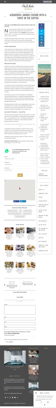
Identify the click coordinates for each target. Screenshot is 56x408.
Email (5, 321)
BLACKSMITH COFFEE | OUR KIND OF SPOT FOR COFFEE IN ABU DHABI (12, 284)
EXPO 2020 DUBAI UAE (14, 213)
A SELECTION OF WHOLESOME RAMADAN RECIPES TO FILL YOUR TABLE (20, 271)
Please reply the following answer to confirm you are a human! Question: (17, 332)
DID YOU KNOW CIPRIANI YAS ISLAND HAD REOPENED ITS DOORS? (9, 236)
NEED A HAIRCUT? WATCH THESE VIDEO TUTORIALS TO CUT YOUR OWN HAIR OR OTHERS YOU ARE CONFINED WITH (45, 158)
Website (5, 326)
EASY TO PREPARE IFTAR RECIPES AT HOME (31, 269)
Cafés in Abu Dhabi (43, 211)
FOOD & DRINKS (20, 12)
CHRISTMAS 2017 (19, 216)
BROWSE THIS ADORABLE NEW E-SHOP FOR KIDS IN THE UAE (33, 377)
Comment (6, 304)
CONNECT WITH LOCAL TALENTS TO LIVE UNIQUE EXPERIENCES (33, 360)
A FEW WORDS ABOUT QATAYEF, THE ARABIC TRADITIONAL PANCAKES (9, 254)
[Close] (36, 393)
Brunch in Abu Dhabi (43, 216)
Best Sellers (43, 234)
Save (20, 175)
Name (5, 317)
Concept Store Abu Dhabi (43, 246)
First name (6, 162)
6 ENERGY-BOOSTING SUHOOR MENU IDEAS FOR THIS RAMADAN (20, 254)
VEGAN (40, 197)
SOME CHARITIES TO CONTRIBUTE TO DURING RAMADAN (9, 270)
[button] (20, 189)
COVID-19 (41, 189)
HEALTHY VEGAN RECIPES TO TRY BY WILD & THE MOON (20, 235)
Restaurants (43, 221)
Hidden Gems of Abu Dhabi (44, 205)
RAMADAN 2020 (12, 210)
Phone (5, 156)
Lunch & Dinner (29, 12)
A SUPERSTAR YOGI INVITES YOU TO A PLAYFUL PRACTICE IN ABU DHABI (45, 396)
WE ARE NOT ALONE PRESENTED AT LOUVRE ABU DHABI (44, 117)
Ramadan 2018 (27, 210)
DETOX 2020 (42, 225)
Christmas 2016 (27, 213)
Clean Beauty (43, 201)
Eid (20, 210)
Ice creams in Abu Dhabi (43, 229)
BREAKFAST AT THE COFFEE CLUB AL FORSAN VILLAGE (27, 283)
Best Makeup (43, 241)
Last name (6, 168)
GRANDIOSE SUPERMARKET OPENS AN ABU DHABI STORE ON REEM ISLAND (31, 236)
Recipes (41, 238)
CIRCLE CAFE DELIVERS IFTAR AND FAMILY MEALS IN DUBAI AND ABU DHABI (31, 254)
